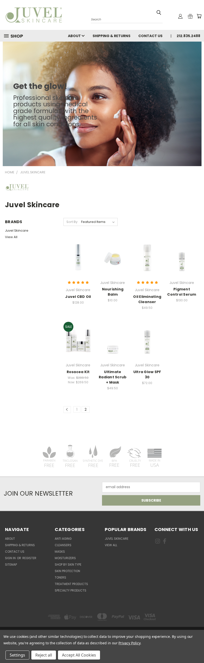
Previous (196, 647)
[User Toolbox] (180, 16)
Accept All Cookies (79, 655)
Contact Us (150, 35)
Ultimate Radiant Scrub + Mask (112, 377)
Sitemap (11, 564)
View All (11, 237)
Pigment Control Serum (181, 292)
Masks (60, 551)
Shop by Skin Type (68, 564)
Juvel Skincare (16, 230)
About (75, 35)
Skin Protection (67, 571)
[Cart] (199, 16)
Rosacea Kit (78, 371)
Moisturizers (65, 558)
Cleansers (63, 545)
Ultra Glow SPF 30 (147, 374)
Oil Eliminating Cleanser (147, 299)
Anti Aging (63, 538)
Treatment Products (71, 584)
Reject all (43, 655)
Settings (17, 655)
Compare (76, 257)
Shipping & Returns (111, 35)
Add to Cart (78, 266)
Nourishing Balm (113, 292)
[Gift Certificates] (190, 16)
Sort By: (72, 221)
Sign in (10, 558)
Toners (60, 577)
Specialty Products (70, 590)
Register (29, 558)
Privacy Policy (129, 643)
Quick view (78, 247)
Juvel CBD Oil (78, 296)
